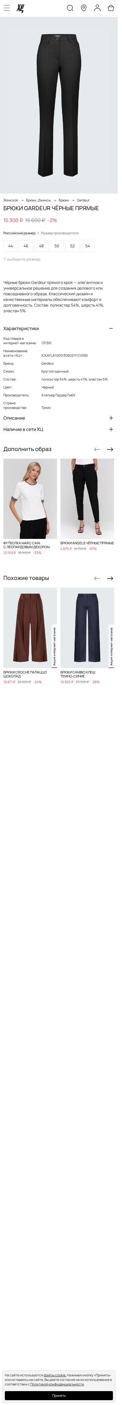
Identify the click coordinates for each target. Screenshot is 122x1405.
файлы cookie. (55, 1375)
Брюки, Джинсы (38, 200)
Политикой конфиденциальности (57, 1384)
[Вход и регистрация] (97, 9)
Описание (14, 418)
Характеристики (21, 328)
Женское (10, 200)
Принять (59, 1395)
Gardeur (83, 200)
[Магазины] (83, 9)
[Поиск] (70, 9)
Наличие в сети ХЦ (23, 429)
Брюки (64, 200)
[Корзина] (111, 9)
